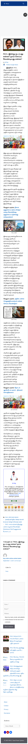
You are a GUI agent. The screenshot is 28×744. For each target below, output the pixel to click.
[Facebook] (14, 501)
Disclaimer (7, 713)
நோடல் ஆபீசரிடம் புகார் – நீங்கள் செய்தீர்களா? (13, 390)
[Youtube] (12, 501)
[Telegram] (16, 501)
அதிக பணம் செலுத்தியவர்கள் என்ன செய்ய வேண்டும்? (14, 301)
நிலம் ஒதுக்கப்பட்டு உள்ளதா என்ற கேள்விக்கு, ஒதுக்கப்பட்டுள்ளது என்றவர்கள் (12, 212)
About (5, 702)
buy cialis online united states (12, 558)
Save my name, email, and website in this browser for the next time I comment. (15, 619)
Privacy (6, 709)
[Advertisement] (14, 20)
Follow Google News (12, 65)
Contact (6, 706)
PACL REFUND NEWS (11, 517)
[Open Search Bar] (23, 3)
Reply (7, 571)
